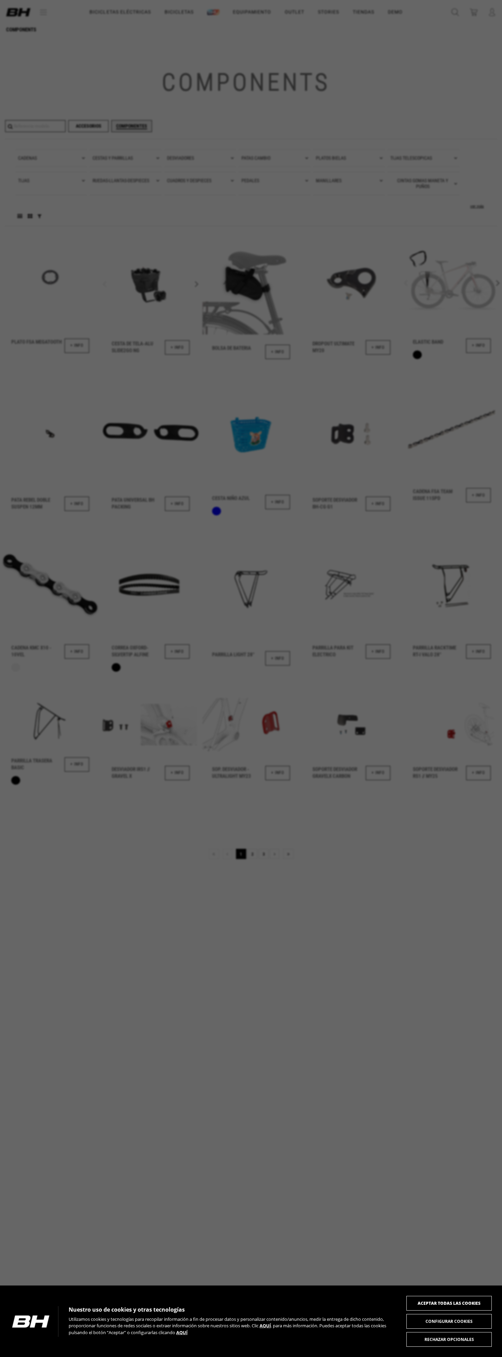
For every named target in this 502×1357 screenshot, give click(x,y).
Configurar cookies (449, 1321)
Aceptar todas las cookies (449, 1303)
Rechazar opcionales (449, 1339)
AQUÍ (265, 1326)
